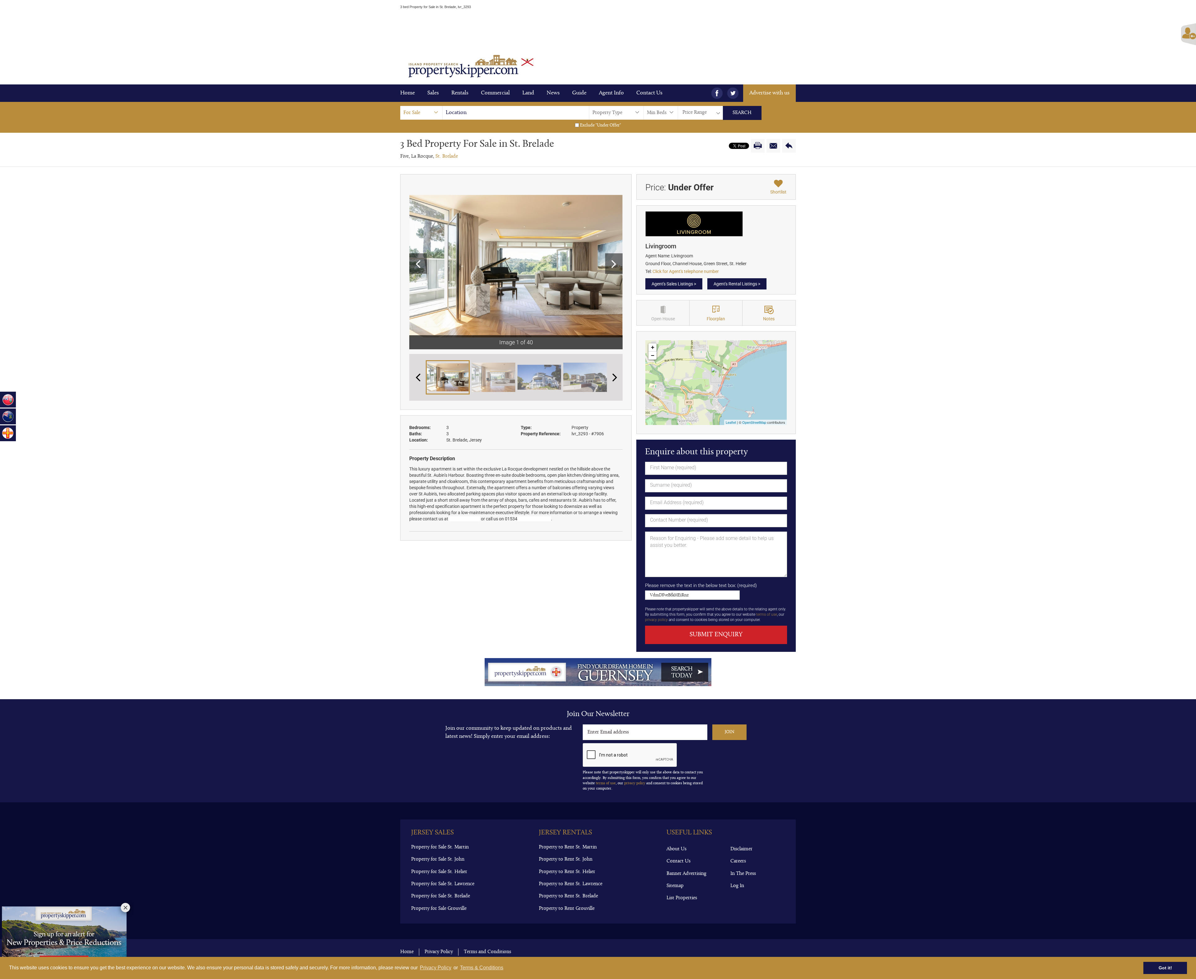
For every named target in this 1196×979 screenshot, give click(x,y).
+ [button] (652, 347)
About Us (676, 849)
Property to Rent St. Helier (567, 871)
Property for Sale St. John (437, 859)
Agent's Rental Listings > (737, 283)
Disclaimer (741, 849)
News (553, 93)
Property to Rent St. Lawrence (570, 883)
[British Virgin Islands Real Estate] (8, 416)
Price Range (694, 112)
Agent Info (611, 93)
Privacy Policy (435, 967)
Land (528, 93)
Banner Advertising (686, 873)
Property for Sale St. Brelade (440, 896)
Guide (579, 93)
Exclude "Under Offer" (600, 125)
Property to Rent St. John (565, 859)
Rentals (459, 93)
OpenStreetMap (754, 422)
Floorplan (716, 318)
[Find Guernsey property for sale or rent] (598, 672)
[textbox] (519, 113)
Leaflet (731, 422)
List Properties (682, 897)
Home (407, 93)
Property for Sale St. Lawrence (442, 883)
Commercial (495, 93)
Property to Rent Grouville (567, 908)
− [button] (652, 355)
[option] (516, 266)
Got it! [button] (1165, 967)
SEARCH (742, 112)
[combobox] (421, 113)
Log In (737, 885)
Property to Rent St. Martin (568, 847)
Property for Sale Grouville (439, 908)
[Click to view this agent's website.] (694, 223)
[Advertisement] (598, 29)
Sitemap (675, 885)
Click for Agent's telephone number (686, 271)
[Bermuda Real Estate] (8, 399)
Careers (738, 861)
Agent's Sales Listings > (674, 283)
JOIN (729, 732)
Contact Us (649, 93)
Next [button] (614, 263)
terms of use (766, 614)
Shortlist (778, 191)
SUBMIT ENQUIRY (716, 635)
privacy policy (656, 620)
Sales (433, 93)
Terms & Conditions (481, 967)
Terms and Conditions (487, 951)
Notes (769, 318)
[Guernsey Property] (8, 433)
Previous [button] (418, 263)
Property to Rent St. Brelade (568, 896)
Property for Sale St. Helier (439, 871)
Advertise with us (769, 93)
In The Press (743, 873)
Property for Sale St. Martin (440, 847)
